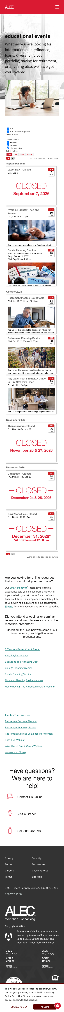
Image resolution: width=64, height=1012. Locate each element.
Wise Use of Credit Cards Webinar (24, 746)
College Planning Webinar (19, 667)
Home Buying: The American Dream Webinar (30, 686)
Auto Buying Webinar (16, 655)
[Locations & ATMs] (10, 813)
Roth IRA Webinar (15, 739)
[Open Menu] (57, 7)
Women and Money (15, 752)
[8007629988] (10, 831)
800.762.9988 (13, 894)
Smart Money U (18, 587)
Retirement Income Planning (21, 721)
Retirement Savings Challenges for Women (29, 733)
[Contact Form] (10, 796)
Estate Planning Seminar (18, 674)
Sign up (9, 606)
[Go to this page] (9, 7)
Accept (45, 1006)
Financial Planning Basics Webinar (24, 680)
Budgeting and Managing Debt (22, 661)
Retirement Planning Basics (20, 727)
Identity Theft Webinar (17, 715)
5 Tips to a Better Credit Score (22, 649)
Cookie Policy (19, 1006)
